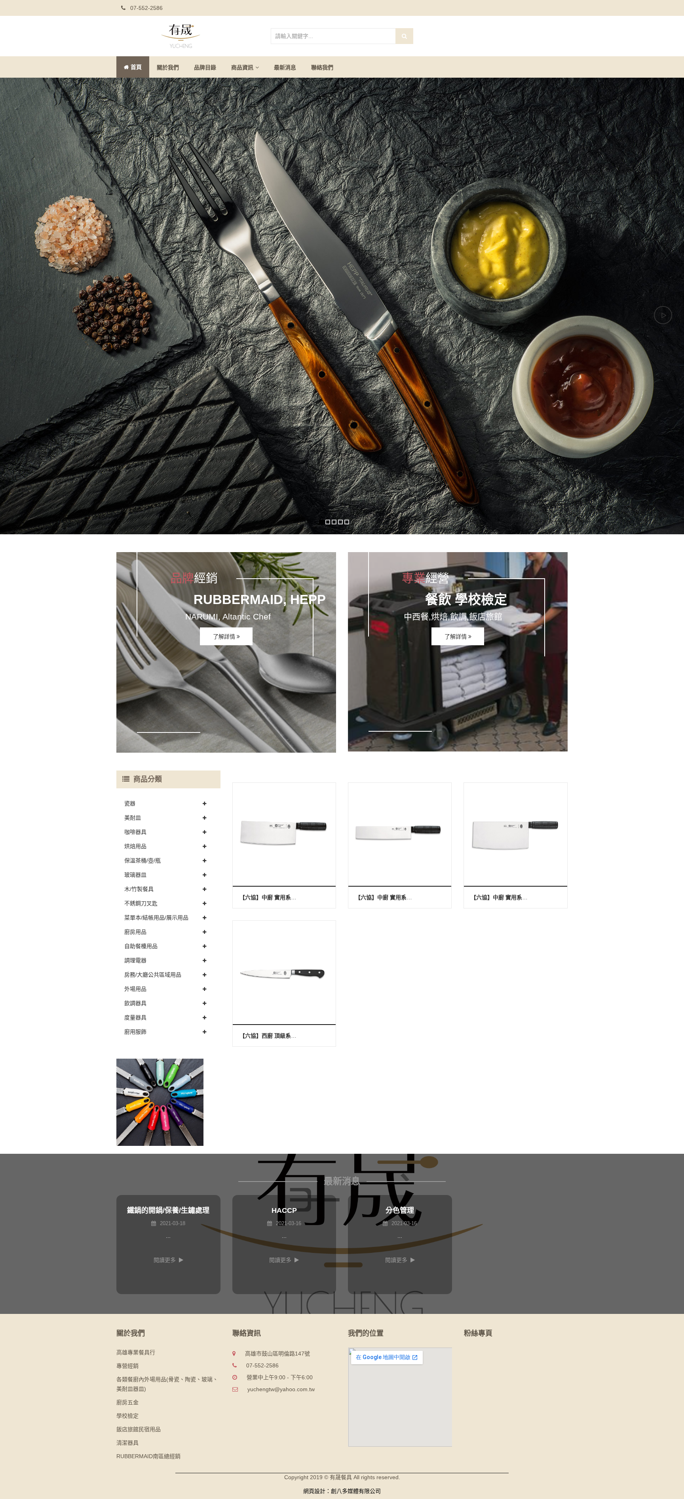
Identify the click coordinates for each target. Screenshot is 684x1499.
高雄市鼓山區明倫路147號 (277, 1353)
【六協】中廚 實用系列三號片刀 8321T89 (291, 897)
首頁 (136, 67)
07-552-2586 (146, 8)
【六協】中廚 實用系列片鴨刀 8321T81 (404, 897)
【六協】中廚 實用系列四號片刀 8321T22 (522, 897)
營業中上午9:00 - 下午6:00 (280, 1377)
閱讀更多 (165, 1260)
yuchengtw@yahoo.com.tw (281, 1389)
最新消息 (285, 67)
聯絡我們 (322, 67)
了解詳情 (225, 636)
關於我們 (168, 67)
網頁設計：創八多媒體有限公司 (342, 1491)
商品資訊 (242, 67)
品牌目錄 (205, 67)
